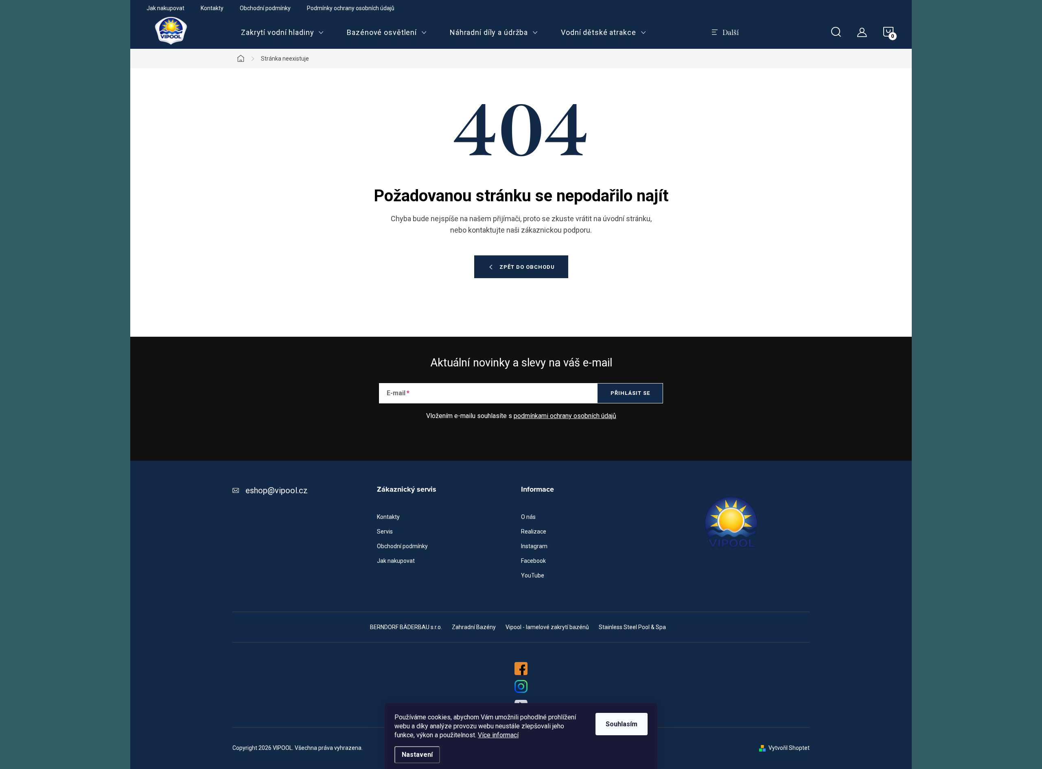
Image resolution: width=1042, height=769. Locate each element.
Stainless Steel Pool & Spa (632, 627)
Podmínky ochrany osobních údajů (350, 8)
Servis (385, 531)
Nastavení (417, 754)
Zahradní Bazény (474, 627)
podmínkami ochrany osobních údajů (565, 416)
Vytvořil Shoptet (789, 748)
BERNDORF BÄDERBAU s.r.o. (406, 627)
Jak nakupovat (165, 8)
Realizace (533, 531)
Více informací (498, 735)
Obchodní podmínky (265, 8)
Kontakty (212, 8)
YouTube (532, 575)
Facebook (533, 561)
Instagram (534, 546)
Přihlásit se (630, 393)
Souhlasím (621, 724)
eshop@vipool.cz (276, 490)
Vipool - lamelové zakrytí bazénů (547, 627)
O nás (528, 517)
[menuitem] (282, 32)
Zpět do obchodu (527, 267)
